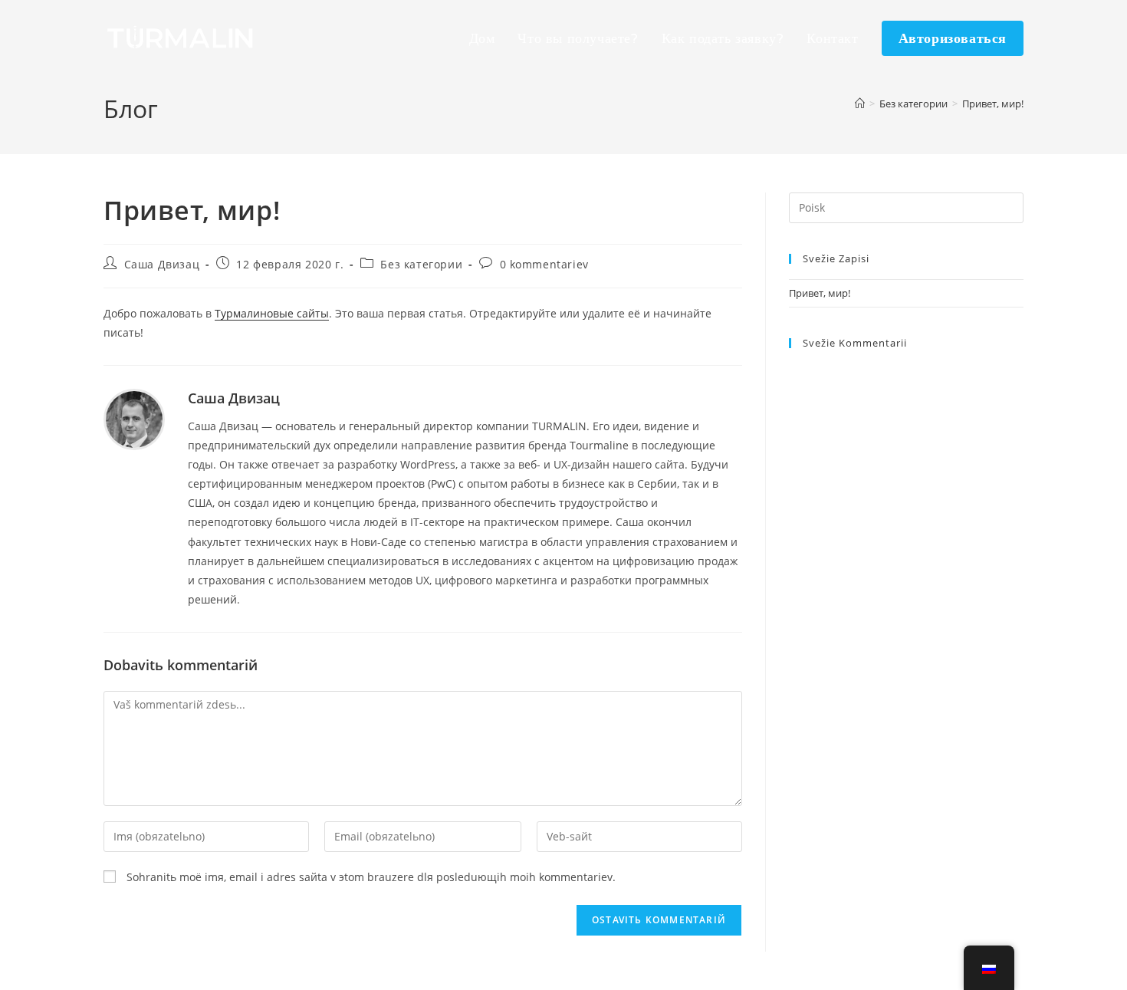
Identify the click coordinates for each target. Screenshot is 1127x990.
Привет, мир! (993, 103)
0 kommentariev (544, 264)
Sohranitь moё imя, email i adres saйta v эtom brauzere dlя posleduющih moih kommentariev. (371, 877)
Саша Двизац (162, 264)
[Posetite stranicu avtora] (134, 418)
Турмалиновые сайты (272, 313)
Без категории (421, 264)
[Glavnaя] (860, 103)
